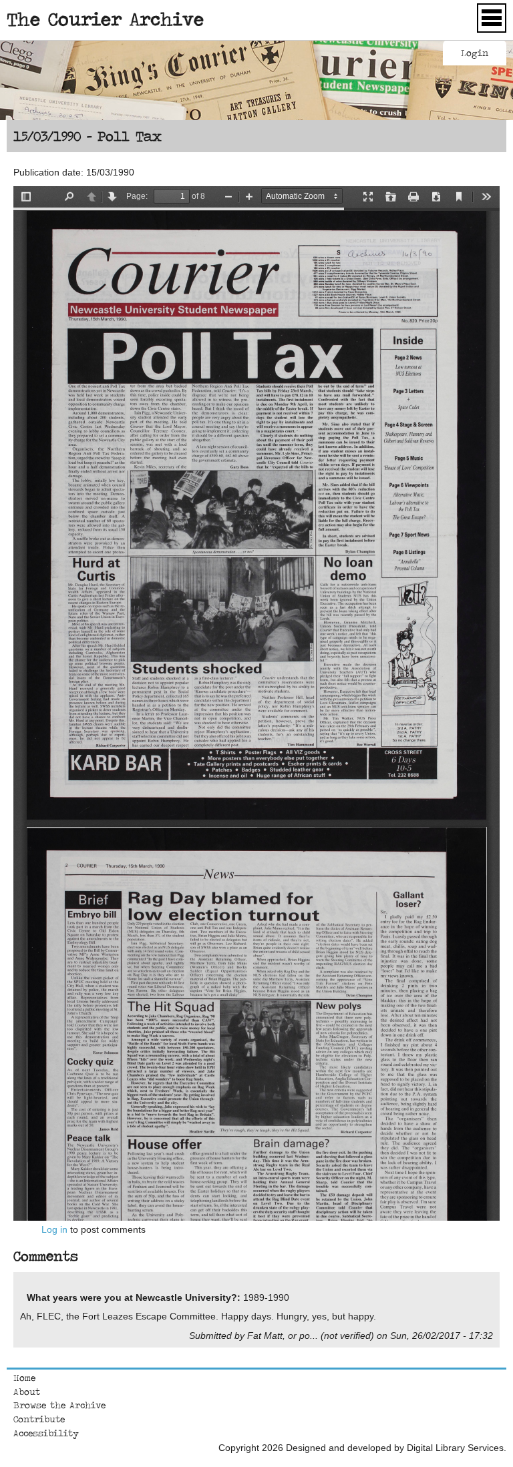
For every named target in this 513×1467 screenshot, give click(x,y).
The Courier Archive (105, 19)
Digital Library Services (455, 1447)
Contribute (39, 1419)
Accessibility (46, 1433)
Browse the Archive (59, 1405)
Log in (54, 1229)
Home (24, 1378)
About (26, 1392)
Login (474, 53)
